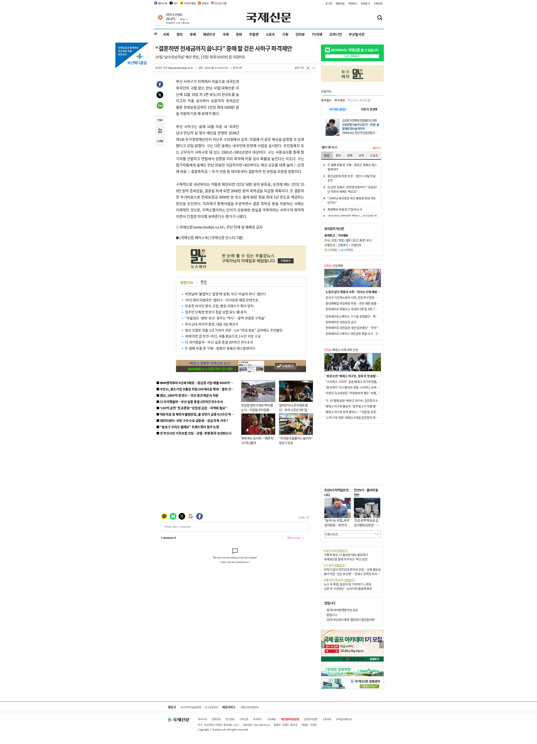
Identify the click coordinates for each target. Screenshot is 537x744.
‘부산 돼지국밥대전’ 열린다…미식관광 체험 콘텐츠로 (221, 299)
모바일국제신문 (344, 719)
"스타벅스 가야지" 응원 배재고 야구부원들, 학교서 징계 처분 (362, 381)
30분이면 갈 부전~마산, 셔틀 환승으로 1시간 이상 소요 (223, 336)
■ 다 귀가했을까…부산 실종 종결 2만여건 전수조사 (189, 401)
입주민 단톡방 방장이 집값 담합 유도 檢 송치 (216, 311)
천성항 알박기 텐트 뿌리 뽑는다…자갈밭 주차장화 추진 (257, 410)
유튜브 (205, 3)
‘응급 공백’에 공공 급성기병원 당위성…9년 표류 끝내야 (366, 525)
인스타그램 (220, 3)
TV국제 (317, 34)
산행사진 (356, 245)
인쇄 (159, 120)
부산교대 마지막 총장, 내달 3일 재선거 (211, 324)
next (381, 644)
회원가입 (340, 3)
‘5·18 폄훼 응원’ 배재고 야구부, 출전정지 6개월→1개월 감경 (362, 400)
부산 (204, 281)
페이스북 (162, 3)
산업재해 (333, 265)
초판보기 (365, 3)
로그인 (328, 3)
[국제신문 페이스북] (194, 237)
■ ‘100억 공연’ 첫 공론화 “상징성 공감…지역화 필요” (191, 408)
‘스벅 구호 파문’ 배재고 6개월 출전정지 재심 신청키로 (357, 417)
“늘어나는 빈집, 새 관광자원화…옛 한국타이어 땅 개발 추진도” (336, 525)
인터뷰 (300, 34)
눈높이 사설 (335, 550)
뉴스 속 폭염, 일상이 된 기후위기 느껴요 (347, 584)
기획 (285, 34)
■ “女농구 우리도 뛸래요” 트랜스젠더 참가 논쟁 (187, 427)
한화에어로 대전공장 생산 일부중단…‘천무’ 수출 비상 (357, 328)
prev (323, 644)
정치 (179, 34)
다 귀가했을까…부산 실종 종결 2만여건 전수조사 (219, 342)
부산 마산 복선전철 (359, 100)
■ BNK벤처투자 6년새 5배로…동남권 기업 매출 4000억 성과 (196, 382)
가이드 (331, 250)
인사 (327, 240)
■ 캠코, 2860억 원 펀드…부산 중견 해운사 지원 (187, 395)
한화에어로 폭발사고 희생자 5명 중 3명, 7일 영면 (355, 309)
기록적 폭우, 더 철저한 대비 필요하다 (346, 555)
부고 (369, 240)
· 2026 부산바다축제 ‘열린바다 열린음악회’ (349, 619)
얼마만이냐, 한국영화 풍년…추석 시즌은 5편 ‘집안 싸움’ (294, 410)
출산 (355, 240)
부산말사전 (356, 34)
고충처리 (326, 719)
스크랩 (159, 141)
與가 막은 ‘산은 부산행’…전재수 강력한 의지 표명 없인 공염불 (361, 574)
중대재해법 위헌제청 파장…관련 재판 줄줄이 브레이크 (358, 303)
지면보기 (352, 3)
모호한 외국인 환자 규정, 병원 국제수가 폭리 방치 (219, 305)
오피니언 (335, 34)
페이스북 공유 (159, 85)
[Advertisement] (272, 104)
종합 (327, 155)
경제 (193, 34)
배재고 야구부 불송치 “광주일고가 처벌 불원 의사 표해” (359, 406)
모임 (334, 240)
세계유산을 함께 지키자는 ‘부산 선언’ (346, 559)
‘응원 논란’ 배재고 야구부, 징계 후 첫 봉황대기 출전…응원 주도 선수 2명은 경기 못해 (376, 376)
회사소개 (202, 719)
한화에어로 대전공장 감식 (341, 322)
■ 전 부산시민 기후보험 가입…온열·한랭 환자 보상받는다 (194, 433)
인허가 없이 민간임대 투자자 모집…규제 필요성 (352, 569)
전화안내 (216, 719)
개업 (341, 240)
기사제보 (271, 719)
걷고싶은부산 (211, 707)
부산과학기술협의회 (191, 707)
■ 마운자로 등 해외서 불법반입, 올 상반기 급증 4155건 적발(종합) (199, 414)
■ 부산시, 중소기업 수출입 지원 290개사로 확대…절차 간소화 (196, 389)
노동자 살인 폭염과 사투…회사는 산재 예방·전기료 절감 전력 (362, 292)
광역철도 (326, 100)
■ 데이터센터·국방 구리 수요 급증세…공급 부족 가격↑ (192, 420)
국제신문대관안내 (249, 707)
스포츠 (270, 34)
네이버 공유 (159, 106)
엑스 (175, 3)
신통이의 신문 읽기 (339, 580)
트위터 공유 (159, 95)
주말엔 (253, 34)
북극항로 (339, 100)
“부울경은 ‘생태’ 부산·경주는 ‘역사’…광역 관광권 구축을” (225, 317)
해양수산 (209, 34)
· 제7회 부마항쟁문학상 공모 (341, 610)
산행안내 (329, 245)
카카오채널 (190, 3)
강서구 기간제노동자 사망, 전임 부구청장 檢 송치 (355, 297)
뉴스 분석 (334, 565)
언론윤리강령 (310, 719)
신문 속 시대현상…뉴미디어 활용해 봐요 (348, 588)
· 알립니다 (330, 615)
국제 (226, 34)
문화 (239, 34)
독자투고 (257, 719)
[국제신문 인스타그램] (226, 237)
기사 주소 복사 (159, 131)
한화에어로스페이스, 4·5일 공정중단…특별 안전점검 (358, 316)
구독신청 (377, 3)
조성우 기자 (161, 67)
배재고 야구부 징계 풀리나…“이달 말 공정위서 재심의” (358, 412)
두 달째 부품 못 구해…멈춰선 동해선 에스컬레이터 (220, 348)
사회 (166, 34)
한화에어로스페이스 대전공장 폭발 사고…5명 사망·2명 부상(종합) (365, 333)
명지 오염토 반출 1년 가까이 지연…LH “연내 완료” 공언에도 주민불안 (234, 330)
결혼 (348, 240)
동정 (362, 240)
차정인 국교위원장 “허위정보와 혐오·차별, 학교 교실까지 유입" (363, 393)
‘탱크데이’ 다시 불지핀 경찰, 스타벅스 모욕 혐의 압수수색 (360, 387)
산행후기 (343, 245)
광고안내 (230, 719)
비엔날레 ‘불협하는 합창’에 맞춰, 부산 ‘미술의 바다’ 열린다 (225, 293)
